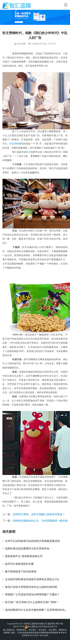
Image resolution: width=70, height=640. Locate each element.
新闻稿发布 (21, 630)
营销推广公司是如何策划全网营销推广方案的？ (32, 594)
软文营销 (21, 43)
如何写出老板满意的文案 (19, 563)
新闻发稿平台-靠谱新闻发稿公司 (24, 556)
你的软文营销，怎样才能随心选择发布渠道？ (39, 514)
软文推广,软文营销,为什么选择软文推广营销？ (31, 602)
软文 (28, 152)
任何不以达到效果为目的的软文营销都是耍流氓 (32, 540)
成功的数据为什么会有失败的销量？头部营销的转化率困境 (36, 609)
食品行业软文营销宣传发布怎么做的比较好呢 (31, 586)
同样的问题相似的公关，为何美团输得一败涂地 (40, 520)
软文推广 (33, 630)
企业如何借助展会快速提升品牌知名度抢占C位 (32, 579)
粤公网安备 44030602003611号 (42, 626)
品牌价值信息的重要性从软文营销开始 (27, 548)
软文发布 (42, 630)
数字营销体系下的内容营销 (20, 571)
